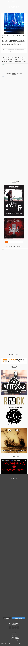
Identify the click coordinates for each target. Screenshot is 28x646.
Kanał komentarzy (15, 638)
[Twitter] (13, 627)
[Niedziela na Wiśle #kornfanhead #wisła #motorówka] (14, 519)
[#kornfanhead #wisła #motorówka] (14, 504)
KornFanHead (8, 1)
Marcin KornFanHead (9, 38)
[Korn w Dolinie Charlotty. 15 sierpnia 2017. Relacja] (14, 23)
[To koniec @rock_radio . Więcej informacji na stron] (14, 594)
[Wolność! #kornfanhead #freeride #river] (14, 489)
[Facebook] (10, 627)
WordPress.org (14, 640)
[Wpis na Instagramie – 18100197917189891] (14, 534)
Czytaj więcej (19, 47)
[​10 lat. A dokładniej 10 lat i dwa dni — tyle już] (14, 549)
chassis (13, 49)
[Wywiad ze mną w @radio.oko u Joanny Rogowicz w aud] (14, 609)
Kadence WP (18, 643)
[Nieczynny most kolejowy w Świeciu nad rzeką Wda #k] (14, 579)
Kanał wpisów (15, 637)
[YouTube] (18, 627)
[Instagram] (15, 627)
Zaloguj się (14, 635)
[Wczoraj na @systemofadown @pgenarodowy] (14, 564)
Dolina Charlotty (17, 49)
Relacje (4, 49)
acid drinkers (10, 49)
